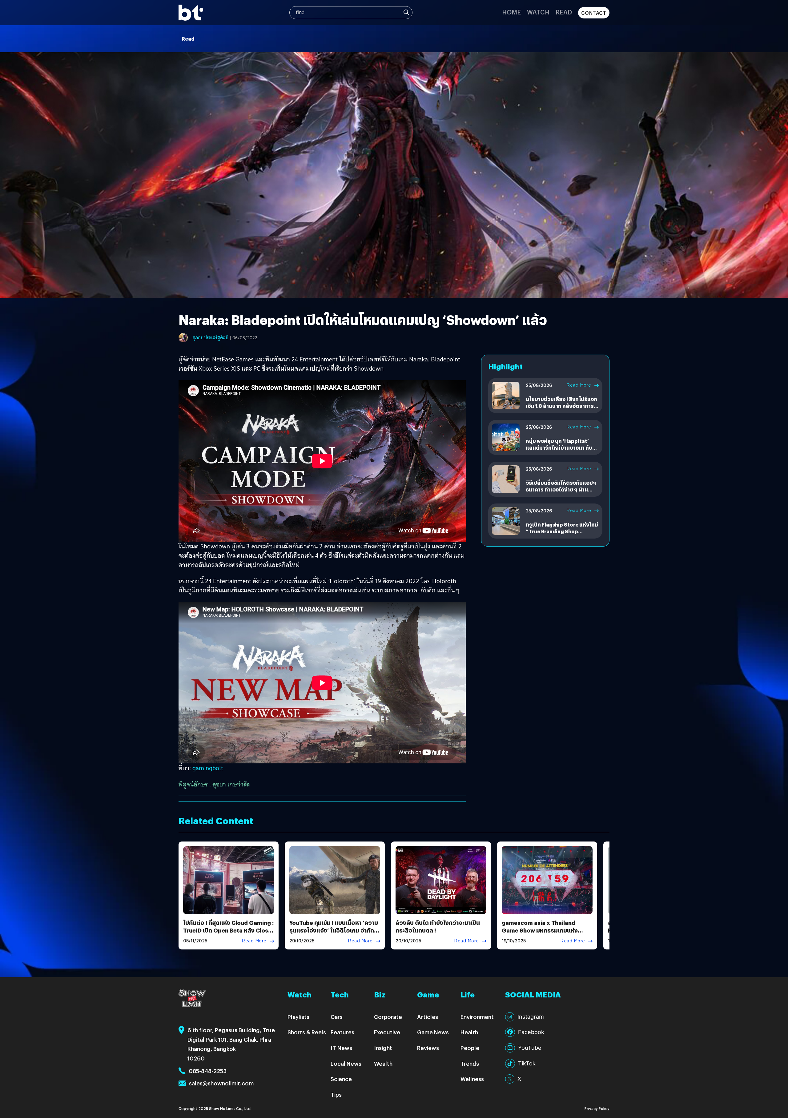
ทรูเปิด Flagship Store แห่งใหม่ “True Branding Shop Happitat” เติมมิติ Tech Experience (562, 535)
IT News (341, 1048)
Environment (477, 1017)
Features (342, 1032)
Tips (336, 1094)
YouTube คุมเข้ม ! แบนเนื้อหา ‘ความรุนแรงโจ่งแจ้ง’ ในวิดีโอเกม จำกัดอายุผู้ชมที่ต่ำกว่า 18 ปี (333, 930)
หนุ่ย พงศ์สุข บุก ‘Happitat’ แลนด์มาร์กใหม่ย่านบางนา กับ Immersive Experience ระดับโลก (560, 451)
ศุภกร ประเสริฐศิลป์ (210, 338)
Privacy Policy (597, 1108)
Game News (433, 1032)
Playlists (298, 1017)
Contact (594, 12)
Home (511, 11)
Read (564, 11)
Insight (383, 1048)
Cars (337, 1017)
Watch (538, 11)
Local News (346, 1063)
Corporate (388, 1017)
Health (469, 1032)
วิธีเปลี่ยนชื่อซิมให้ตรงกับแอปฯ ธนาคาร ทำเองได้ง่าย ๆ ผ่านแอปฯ (561, 489)
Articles (427, 1017)
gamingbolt (207, 768)
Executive (387, 1032)
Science (341, 1079)
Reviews (428, 1048)
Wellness (472, 1079)
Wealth (383, 1063)
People (469, 1048)
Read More (578, 385)
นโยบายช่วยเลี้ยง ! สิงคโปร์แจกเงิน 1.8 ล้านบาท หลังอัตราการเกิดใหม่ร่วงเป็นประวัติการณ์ (561, 406)
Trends (469, 1063)
